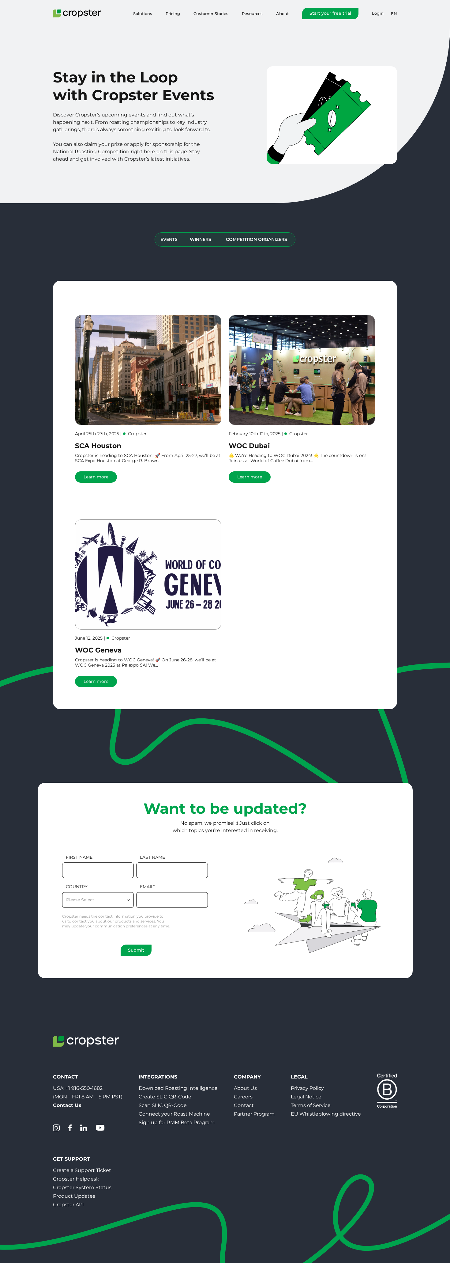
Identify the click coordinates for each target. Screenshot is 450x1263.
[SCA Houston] (148, 370)
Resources (252, 13)
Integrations (158, 1077)
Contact (244, 1105)
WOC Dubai (249, 446)
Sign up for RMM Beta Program (177, 1122)
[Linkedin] (83, 1127)
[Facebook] (70, 1127)
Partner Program (254, 1114)
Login (378, 13)
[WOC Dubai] (302, 370)
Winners (200, 239)
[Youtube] (100, 1127)
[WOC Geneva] (148, 574)
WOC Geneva (98, 650)
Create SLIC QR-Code (165, 1097)
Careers (243, 1097)
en (394, 13)
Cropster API (68, 1205)
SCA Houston (98, 446)
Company (247, 1077)
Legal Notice (306, 1097)
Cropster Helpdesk (76, 1179)
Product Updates (74, 1196)
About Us (245, 1088)
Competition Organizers (256, 239)
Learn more (96, 477)
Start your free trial (330, 13)
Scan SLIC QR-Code (163, 1105)
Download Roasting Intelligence (178, 1088)
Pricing (173, 13)
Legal (299, 1077)
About (282, 13)
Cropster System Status (82, 1187)
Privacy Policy (307, 1088)
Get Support (71, 1159)
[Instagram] (56, 1127)
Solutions (142, 13)
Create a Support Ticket (82, 1170)
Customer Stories (210, 13)
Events (169, 239)
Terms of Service (311, 1105)
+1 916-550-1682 (84, 1088)
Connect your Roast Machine (174, 1114)
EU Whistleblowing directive (326, 1114)
